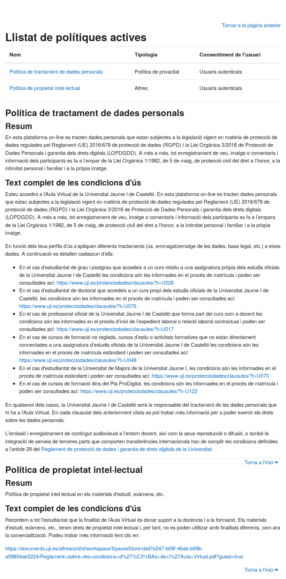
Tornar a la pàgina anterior (251, 25)
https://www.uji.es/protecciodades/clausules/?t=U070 (210, 375)
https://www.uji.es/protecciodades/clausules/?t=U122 (138, 390)
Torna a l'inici (259, 462)
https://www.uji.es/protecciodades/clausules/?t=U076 (77, 305)
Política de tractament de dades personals (56, 71)
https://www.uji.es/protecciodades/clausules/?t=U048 (77, 359)
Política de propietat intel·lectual (44, 87)
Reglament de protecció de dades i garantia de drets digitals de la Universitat (126, 448)
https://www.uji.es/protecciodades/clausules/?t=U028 (115, 282)
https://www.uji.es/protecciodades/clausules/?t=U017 (115, 328)
